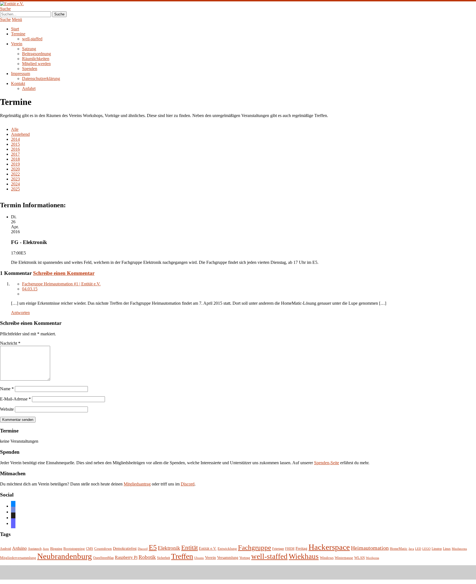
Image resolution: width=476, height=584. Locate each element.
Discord (187, 484)
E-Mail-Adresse (15, 399)
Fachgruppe (254, 547)
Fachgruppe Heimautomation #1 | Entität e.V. (61, 284)
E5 (153, 547)
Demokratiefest (125, 548)
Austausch (35, 549)
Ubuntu (199, 557)
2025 (15, 189)
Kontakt (18, 83)
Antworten (20, 312)
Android (5, 549)
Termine (18, 33)
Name (7, 388)
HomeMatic (398, 549)
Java (411, 548)
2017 (15, 154)
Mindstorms (459, 548)
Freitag (301, 548)
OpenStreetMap (103, 558)
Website (7, 409)
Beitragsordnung (36, 53)
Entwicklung (227, 549)
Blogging (56, 549)
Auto (46, 548)
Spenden (29, 68)
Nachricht (10, 343)
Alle (14, 129)
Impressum (20, 73)
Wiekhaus (304, 556)
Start (15, 28)
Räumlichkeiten (35, 58)
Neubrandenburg (64, 556)
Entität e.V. (208, 548)
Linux (447, 549)
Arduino (19, 548)
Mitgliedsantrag (137, 484)
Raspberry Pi (126, 557)
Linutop (437, 549)
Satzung (29, 48)
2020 (15, 169)
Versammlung (227, 558)
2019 (15, 164)
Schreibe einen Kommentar (63, 273)
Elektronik (169, 548)
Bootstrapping (74, 549)
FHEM (289, 549)
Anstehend (20, 134)
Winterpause (344, 558)
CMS (89, 549)
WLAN (359, 558)
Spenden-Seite (326, 462)
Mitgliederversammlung (18, 558)
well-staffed (32, 38)
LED (418, 548)
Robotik (147, 557)
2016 (15, 149)
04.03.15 (29, 288)
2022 (15, 174)
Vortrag (244, 558)
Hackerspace (329, 547)
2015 (15, 144)
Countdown (103, 549)
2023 (15, 179)
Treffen (182, 556)
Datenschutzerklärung (41, 78)
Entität (189, 547)
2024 (15, 184)
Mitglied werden (36, 63)
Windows (327, 558)
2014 (15, 139)
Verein (16, 43)
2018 (15, 159)
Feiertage (278, 549)
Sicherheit (163, 558)
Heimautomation (370, 548)
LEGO (426, 548)
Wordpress (372, 557)
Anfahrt (29, 88)
